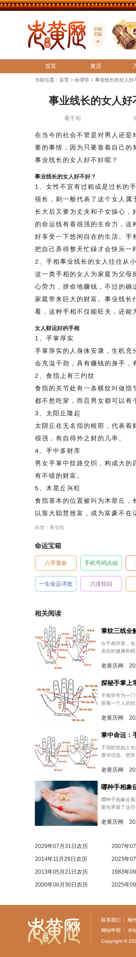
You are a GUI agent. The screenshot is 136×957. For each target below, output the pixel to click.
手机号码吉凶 (101, 563)
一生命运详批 (56, 584)
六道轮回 (101, 584)
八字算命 (56, 563)
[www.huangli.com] (95, 35)
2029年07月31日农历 (61, 846)
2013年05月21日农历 (61, 872)
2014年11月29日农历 (61, 859)
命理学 (82, 80)
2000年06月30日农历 (61, 885)
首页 (64, 80)
